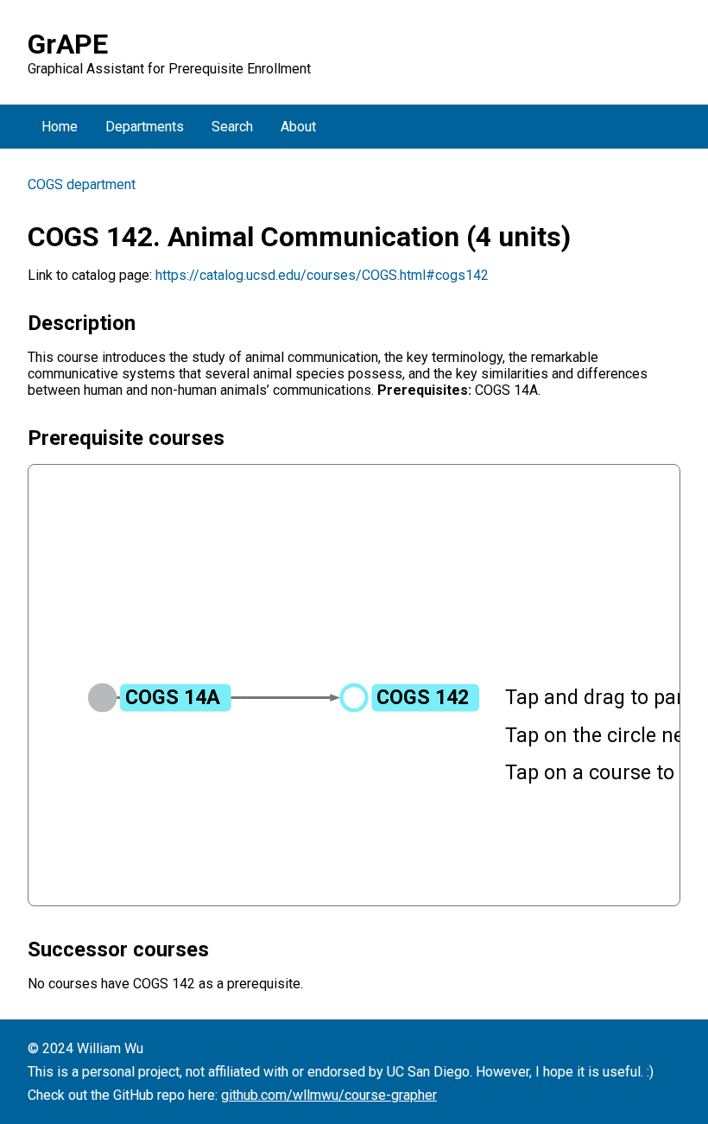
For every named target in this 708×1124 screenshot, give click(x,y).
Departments (144, 126)
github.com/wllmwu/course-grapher (329, 1095)
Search (232, 126)
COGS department (82, 184)
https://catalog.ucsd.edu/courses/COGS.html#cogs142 (322, 275)
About (298, 126)
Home (59, 126)
